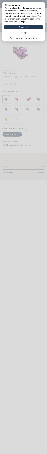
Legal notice (31, 38)
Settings (23, 32)
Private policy (16, 38)
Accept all (23, 27)
